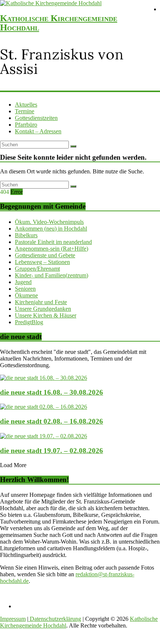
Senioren (25, 289)
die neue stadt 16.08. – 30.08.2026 (51, 392)
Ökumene (26, 295)
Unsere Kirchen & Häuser (45, 315)
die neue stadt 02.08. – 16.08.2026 (51, 421)
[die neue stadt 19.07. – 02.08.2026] (43, 436)
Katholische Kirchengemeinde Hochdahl (58, 22)
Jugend (23, 282)
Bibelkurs (26, 235)
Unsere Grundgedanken (43, 309)
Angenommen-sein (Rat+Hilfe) (51, 248)
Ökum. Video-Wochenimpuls (49, 222)
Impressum (13, 619)
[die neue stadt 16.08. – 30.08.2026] (43, 378)
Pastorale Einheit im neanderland (53, 242)
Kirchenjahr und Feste (41, 302)
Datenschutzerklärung (54, 619)
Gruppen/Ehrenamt (37, 268)
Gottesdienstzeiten (36, 118)
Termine (24, 111)
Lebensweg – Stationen (42, 262)
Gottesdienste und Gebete (45, 255)
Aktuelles (26, 104)
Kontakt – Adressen (38, 131)
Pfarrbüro (26, 124)
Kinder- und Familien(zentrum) (51, 275)
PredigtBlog (29, 322)
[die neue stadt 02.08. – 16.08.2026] (43, 407)
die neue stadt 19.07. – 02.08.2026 (51, 450)
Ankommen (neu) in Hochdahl (51, 228)
